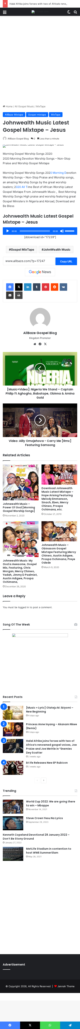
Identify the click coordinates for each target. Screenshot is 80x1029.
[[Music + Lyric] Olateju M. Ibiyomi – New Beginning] (13, 713)
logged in (23, 607)
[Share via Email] (10, 295)
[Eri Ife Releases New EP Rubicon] (13, 768)
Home (9, 106)
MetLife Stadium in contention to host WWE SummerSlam (48, 851)
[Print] (19, 295)
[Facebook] (10, 287)
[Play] (7, 231)
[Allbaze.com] (40, 11)
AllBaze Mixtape (14, 114)
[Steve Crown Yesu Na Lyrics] (13, 823)
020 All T (22, 187)
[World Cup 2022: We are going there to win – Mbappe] (13, 807)
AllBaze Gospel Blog (18, 138)
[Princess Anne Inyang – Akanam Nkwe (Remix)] (13, 729)
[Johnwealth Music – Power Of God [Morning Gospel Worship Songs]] (21, 482)
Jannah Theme (66, 986)
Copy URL (66, 261)
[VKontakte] (63, 287)
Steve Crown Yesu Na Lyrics (44, 818)
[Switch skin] (69, 13)
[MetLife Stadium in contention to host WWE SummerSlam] (13, 854)
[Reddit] (54, 287)
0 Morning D (58, 172)
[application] (40, 231)
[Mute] (62, 231)
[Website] (35, 344)
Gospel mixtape (37, 114)
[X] (19, 287)
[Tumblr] (36, 287)
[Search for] (75, 13)
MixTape (41, 106)
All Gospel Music (24, 106)
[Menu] (5, 13)
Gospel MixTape (22, 249)
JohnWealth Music (57, 249)
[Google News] (40, 272)
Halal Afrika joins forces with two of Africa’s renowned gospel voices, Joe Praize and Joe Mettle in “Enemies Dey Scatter (51, 746)
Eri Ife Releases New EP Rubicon (47, 763)
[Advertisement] (40, 61)
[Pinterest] (45, 287)
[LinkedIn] (27, 287)
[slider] (70, 230)
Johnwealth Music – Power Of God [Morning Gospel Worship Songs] (19, 507)
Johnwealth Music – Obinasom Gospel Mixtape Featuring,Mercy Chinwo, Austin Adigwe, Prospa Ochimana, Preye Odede (58, 554)
